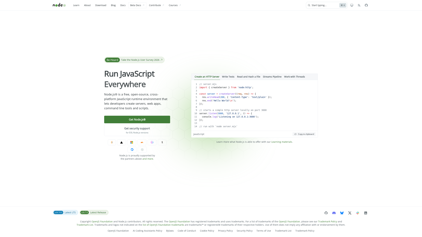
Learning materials (281, 141)
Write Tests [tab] (228, 76)
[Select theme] (352, 5)
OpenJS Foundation (102, 221)
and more (147, 158)
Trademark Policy (327, 221)
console (206, 116)
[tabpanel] (254, 109)
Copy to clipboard (306, 134)
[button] (137, 130)
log (214, 116)
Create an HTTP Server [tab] (207, 76)
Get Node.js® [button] (137, 119)
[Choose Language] (359, 5)
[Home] (59, 5)
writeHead (213, 97)
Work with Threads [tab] (294, 76)
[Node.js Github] (366, 5)
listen (212, 113)
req (239, 93)
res (246, 93)
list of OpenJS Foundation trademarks (163, 224)
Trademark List (85, 224)
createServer (219, 87)
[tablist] (254, 77)
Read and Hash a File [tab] (248, 76)
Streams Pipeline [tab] (272, 76)
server (211, 93)
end (209, 100)
